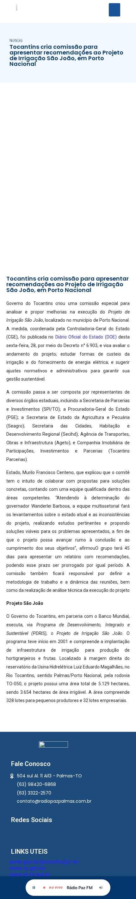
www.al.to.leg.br (29, 874)
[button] (114, 9)
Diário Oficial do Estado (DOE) (86, 336)
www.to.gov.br (27, 868)
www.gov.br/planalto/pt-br (44, 861)
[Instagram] (34, 832)
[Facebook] (14, 832)
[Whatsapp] (24, 832)
